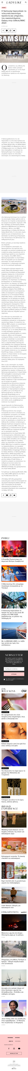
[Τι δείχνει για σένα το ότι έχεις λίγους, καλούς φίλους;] (14, 787)
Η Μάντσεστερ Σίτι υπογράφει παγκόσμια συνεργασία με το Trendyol (12, 586)
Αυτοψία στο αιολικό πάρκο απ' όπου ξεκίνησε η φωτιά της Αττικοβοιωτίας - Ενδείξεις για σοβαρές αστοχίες (12, 991)
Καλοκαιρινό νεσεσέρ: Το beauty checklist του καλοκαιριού (13, 857)
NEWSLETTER (14, 1053)
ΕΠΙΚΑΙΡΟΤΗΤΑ (10, 912)
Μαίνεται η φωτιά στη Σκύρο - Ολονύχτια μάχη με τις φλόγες (12, 934)
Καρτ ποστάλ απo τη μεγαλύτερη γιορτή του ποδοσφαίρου (13, 882)
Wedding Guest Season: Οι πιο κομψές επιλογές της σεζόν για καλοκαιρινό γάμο (12, 831)
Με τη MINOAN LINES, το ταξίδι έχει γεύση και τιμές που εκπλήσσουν (13, 643)
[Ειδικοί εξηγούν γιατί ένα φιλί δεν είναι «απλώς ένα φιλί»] (14, 730)
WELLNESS (5, 741)
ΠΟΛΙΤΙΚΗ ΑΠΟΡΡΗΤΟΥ (8, 1044)
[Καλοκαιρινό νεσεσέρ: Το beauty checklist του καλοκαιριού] (14, 845)
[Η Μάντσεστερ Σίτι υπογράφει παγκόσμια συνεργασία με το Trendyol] (14, 573)
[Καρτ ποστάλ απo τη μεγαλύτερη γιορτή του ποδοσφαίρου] (14, 870)
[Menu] (2, 2)
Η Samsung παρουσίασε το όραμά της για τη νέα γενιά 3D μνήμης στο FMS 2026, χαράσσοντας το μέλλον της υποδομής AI (12, 614)
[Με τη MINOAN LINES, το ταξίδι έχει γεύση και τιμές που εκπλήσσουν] (14, 630)
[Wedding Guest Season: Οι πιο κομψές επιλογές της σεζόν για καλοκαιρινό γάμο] (14, 819)
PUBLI (4, 7)
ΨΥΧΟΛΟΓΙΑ (5, 797)
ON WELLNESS (8, 690)
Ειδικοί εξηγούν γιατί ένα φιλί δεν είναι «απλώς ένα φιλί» (13, 744)
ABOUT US (11, 1041)
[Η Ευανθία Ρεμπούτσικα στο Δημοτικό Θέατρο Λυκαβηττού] (14, 549)
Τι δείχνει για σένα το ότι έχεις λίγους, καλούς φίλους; (12, 801)
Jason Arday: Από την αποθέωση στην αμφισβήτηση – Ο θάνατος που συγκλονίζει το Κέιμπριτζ (13, 1020)
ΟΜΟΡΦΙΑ (5, 768)
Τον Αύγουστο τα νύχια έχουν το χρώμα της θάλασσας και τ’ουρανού (13, 773)
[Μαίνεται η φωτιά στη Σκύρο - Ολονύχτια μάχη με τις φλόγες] (14, 922)
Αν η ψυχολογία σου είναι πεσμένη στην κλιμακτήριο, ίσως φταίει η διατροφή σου (13, 716)
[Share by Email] (14, 30)
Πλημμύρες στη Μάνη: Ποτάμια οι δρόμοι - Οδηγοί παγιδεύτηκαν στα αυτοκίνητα (13, 961)
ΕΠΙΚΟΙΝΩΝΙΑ (10, 1037)
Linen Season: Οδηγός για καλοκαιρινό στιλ (10, 906)
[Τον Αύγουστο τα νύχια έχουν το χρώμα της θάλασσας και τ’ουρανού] (14, 758)
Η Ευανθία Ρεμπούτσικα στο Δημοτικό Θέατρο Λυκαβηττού (12, 560)
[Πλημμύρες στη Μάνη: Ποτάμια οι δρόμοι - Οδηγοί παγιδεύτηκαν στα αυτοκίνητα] (14, 949)
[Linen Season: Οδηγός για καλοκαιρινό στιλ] (14, 895)
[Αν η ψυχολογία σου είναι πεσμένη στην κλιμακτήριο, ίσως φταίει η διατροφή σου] (14, 701)
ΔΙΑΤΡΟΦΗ (5, 712)
